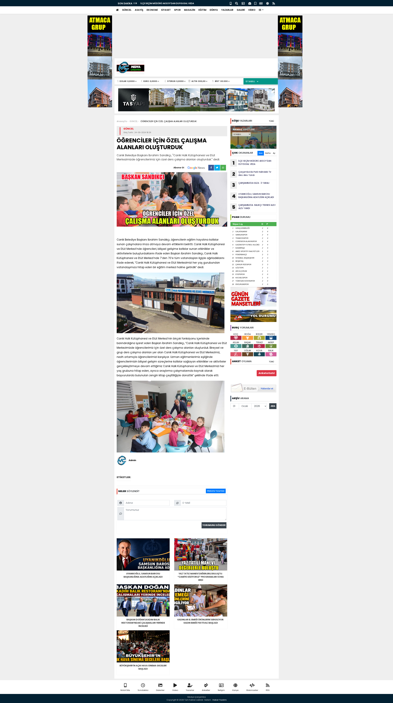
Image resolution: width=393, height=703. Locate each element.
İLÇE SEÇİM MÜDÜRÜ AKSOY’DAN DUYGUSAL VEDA (167, 3)
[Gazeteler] (261, 3)
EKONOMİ (152, 9)
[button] (261, 10)
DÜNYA (214, 9)
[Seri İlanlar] (255, 3)
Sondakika (143, 690)
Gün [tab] (261, 153)
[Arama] (236, 3)
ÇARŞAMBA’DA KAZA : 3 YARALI (250, 184)
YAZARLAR (227, 9)
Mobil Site (125, 690)
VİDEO (251, 9)
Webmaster (252, 690)
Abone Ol (178, 167)
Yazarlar (190, 690)
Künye (235, 690)
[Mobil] (230, 3)
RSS (268, 690)
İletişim (221, 690)
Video (175, 690)
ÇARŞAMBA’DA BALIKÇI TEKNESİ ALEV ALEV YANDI (254, 207)
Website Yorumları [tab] (215, 491)
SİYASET (166, 9)
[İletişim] (243, 3)
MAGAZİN (189, 9)
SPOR (177, 9)
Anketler (206, 690)
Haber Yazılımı (219, 699)
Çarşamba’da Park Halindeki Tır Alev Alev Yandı (251, 173)
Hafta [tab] (267, 153)
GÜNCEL (126, 9)
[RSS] (273, 3)
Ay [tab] (274, 153)
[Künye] (267, 3)
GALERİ (241, 9)
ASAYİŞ (139, 9)
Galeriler (160, 690)
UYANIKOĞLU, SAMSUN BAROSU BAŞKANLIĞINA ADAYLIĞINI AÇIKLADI (253, 195)
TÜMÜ (271, 121)
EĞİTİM (202, 9)
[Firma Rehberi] (250, 3)
